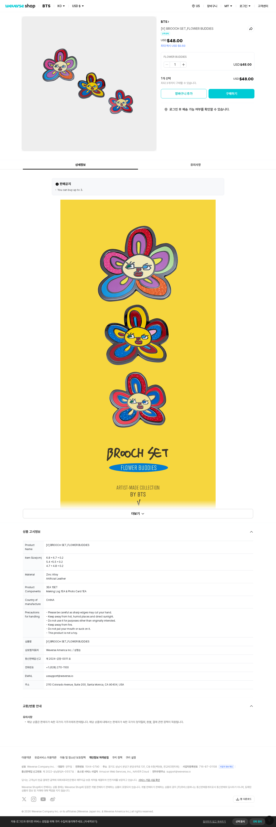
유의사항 (195, 164)
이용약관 (26, 757)
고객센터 (263, 6)
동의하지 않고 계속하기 (214, 821)
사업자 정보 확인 (226, 766)
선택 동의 (240, 821)
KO (60, 6)
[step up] (183, 64)
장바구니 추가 (184, 94)
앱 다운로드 (246, 799)
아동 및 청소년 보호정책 (73, 757)
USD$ (76, 6)
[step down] (167, 64)
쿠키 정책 (117, 757)
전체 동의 (257, 821)
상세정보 (80, 164)
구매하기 (231, 94)
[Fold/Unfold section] (138, 532)
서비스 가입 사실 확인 (149, 780)
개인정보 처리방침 (99, 757)
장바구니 (212, 6)
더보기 (135, 514)
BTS (164, 21)
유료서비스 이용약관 (45, 757)
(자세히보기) (90, 821)
